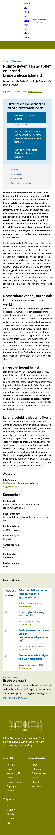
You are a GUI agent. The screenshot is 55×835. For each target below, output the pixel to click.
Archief (10, 791)
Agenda (35, 778)
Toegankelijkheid (15, 782)
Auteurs (14, 169)
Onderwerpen (39, 773)
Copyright (11, 786)
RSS (8, 823)
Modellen (36, 782)
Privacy (10, 778)
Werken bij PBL (14, 773)
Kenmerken (16, 174)
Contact (10, 769)
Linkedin (11, 810)
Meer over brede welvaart (16, 698)
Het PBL (11, 765)
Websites (36, 786)
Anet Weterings (10, 487)
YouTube (11, 818)
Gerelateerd (16, 179)
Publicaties (37, 769)
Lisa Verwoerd (10, 483)
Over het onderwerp (20, 183)
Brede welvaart (35, 92)
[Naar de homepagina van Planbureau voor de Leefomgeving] (27, 20)
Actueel (35, 765)
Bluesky (10, 814)
